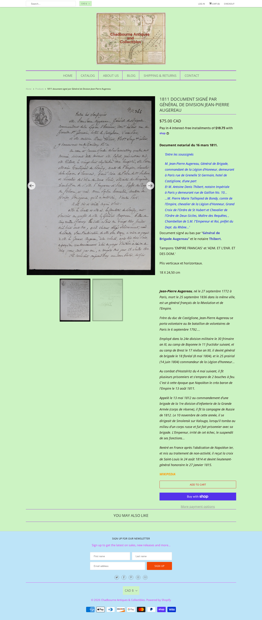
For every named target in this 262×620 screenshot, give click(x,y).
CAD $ (84, 3)
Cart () (216, 3)
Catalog (88, 75)
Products (39, 88)
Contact (192, 75)
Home (68, 75)
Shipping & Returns (160, 75)
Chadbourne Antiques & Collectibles (123, 600)
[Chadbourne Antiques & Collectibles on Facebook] (124, 577)
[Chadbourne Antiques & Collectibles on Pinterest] (131, 577)
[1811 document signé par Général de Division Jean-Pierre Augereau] (91, 185)
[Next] (150, 186)
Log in (201, 3)
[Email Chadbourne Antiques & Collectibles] (145, 577)
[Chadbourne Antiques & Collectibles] (131, 39)
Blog (131, 75)
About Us (111, 75)
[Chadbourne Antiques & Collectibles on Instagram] (138, 577)
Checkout (229, 3)
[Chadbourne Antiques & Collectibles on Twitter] (116, 577)
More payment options (198, 506)
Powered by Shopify (158, 600)
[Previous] (31, 186)
